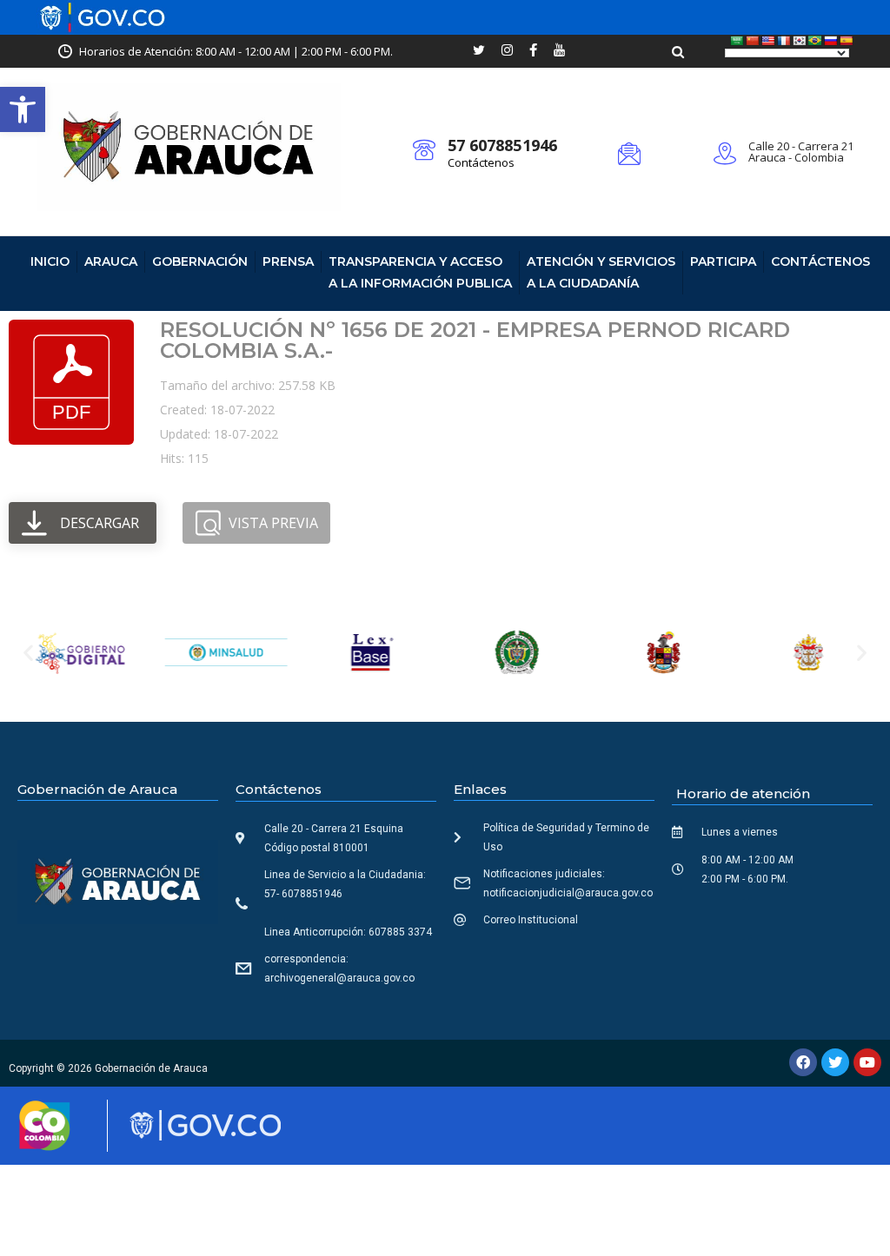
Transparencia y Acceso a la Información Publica (420, 272)
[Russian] (831, 41)
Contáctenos (481, 162)
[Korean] (800, 41)
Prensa (288, 261)
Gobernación (200, 261)
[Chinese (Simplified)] (753, 41)
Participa (723, 261)
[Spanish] (846, 41)
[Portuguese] (815, 41)
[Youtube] (867, 1062)
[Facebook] (803, 1062)
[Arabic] (737, 41)
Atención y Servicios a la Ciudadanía (601, 272)
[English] (768, 41)
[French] (784, 41)
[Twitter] (835, 1062)
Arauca (110, 261)
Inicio (50, 261)
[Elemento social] (479, 51)
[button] (22, 109)
